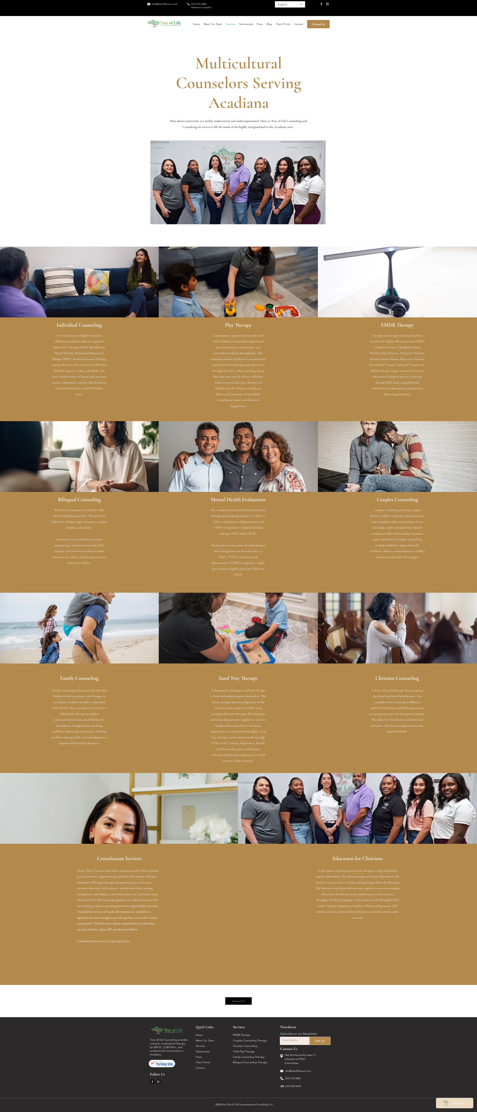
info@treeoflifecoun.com (298, 1071)
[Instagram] (327, 4)
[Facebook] (321, 4)
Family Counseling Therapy (249, 1057)
